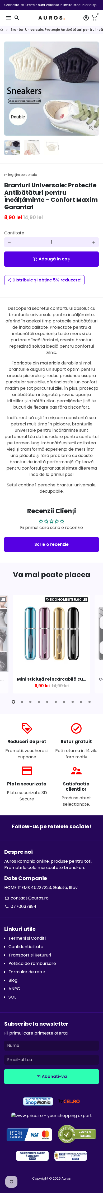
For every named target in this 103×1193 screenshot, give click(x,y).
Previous (9, 643)
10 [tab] (89, 702)
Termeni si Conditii (27, 938)
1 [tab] (13, 702)
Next (94, 89)
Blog (12, 980)
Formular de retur (26, 972)
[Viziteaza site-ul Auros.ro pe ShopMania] (38, 1102)
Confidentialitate (25, 947)
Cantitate (14, 233)
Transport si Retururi (29, 955)
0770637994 (20, 906)
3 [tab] (30, 702)
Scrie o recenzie (51, 544)
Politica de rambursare (32, 963)
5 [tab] (47, 702)
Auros (66, 1178)
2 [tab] (22, 702)
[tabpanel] (51, 644)
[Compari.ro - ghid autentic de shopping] (77, 1134)
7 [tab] (64, 702)
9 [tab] (81, 702)
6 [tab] (56, 702)
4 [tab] (39, 702)
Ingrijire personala (20, 174)
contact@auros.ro (27, 898)
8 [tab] (73, 702)
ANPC (14, 989)
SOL (12, 997)
